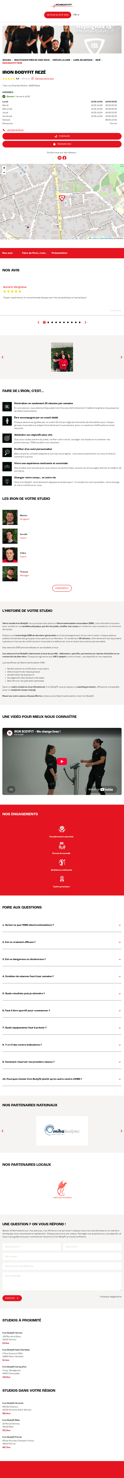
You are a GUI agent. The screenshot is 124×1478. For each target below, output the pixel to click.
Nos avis (7, 253)
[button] (62, 198)
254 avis (26, 79)
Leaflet (94, 238)
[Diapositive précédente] (38, 322)
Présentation (59, 253)
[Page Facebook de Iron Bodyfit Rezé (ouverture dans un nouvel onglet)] (64, 157)
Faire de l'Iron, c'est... (34, 253)
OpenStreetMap (106, 238)
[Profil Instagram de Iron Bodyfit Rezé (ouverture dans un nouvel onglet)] (59, 157)
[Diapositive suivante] (85, 322)
